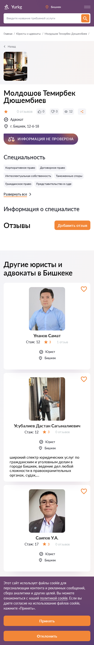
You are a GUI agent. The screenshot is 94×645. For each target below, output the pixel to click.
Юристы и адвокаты (28, 33)
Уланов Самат (47, 335)
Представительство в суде (53, 184)
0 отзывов (25, 111)
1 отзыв (62, 342)
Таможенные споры (69, 176)
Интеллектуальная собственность (28, 176)
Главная (8, 33)
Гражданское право (18, 184)
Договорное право (52, 167)
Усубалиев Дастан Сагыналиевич (47, 425)
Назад (12, 46)
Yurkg (16, 6)
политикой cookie (53, 598)
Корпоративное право (20, 167)
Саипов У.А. (47, 537)
